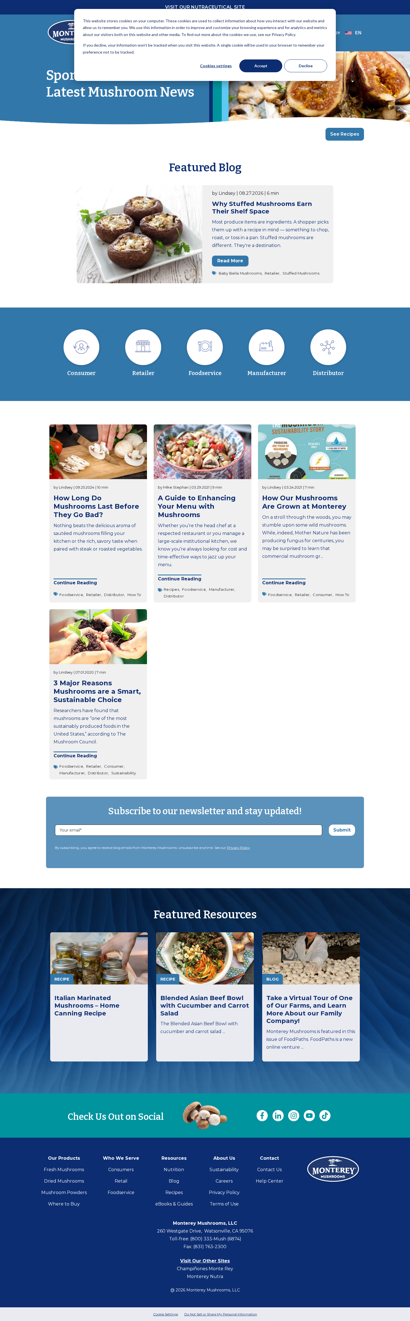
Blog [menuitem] (174, 1181)
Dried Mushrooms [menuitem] (64, 1181)
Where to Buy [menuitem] (64, 1204)
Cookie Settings (165, 1314)
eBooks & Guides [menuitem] (174, 1204)
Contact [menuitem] (269, 1158)
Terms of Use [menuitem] (224, 1204)
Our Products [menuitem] (64, 1158)
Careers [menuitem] (224, 1181)
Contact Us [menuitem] (269, 1169)
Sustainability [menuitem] (224, 1169)
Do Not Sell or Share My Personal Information (220, 1314)
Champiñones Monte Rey (205, 1268)
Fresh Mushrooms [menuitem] (64, 1169)
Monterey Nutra (205, 1276)
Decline (306, 65)
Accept (260, 65)
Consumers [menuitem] (121, 1169)
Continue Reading (75, 582)
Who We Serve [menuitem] (121, 1158)
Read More (230, 260)
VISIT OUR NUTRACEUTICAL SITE (205, 7)
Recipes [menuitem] (174, 1192)
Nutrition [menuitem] (174, 1169)
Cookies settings (216, 65)
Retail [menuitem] (121, 1181)
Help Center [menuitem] (269, 1181)
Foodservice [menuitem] (121, 1192)
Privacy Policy (238, 848)
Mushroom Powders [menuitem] (64, 1192)
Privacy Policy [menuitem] (224, 1192)
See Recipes (344, 134)
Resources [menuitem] (174, 1158)
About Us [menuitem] (224, 1158)
